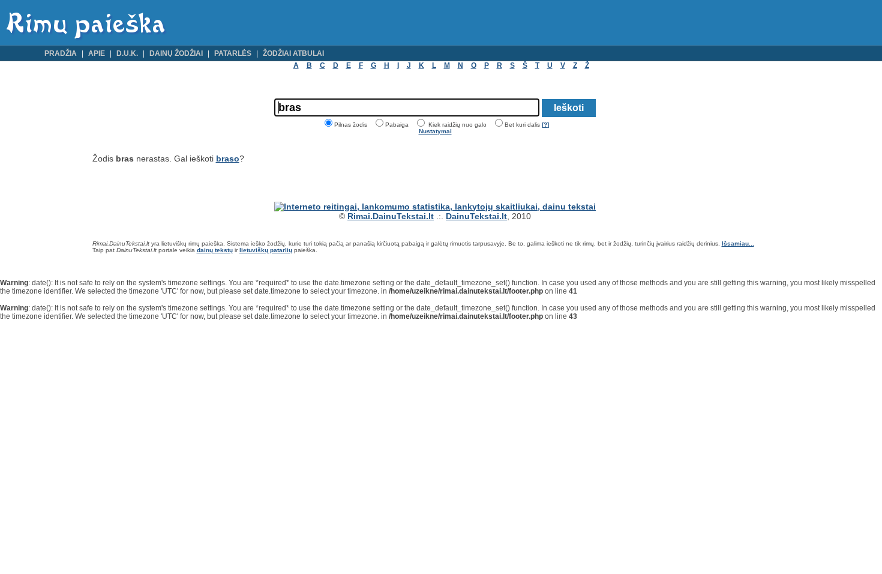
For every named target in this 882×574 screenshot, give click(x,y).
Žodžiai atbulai (293, 53)
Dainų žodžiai (176, 53)
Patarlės (232, 53)
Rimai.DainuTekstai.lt (390, 216)
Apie (96, 53)
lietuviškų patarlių (265, 250)
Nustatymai (435, 131)
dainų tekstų (215, 250)
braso (227, 158)
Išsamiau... (738, 243)
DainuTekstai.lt (476, 216)
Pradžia (60, 53)
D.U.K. (127, 53)
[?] (545, 124)
